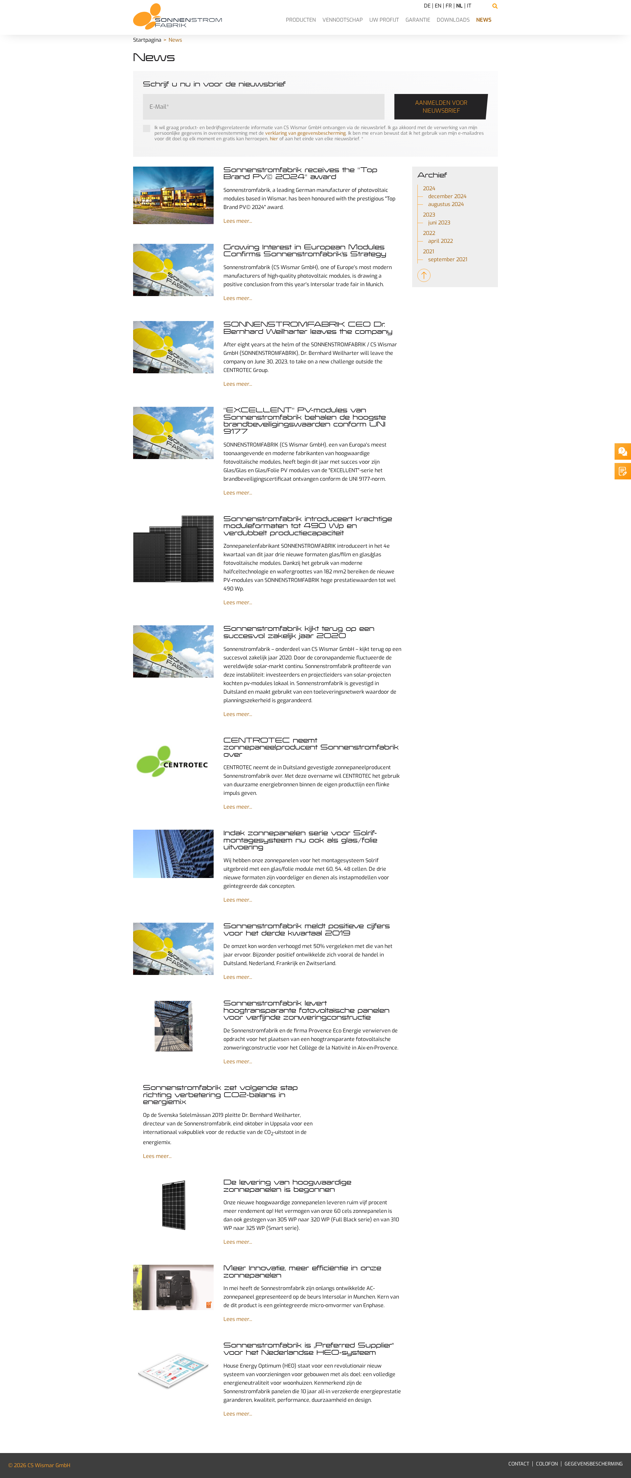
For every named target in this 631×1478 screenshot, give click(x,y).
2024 (429, 188)
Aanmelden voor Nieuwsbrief (441, 107)
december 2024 (447, 196)
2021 (428, 251)
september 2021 (447, 259)
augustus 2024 (446, 204)
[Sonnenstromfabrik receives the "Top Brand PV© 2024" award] (173, 196)
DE (427, 5)
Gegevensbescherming (594, 1464)
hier (274, 139)
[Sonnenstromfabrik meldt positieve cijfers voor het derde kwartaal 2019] (173, 950)
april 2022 (440, 241)
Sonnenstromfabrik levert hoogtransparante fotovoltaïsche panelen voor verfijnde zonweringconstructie (306, 1010)
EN (438, 5)
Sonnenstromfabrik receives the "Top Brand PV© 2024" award (300, 173)
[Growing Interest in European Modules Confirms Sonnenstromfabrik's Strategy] (173, 271)
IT (469, 5)
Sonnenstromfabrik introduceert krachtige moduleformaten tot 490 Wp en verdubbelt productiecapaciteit (307, 526)
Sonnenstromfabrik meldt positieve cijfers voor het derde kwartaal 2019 (306, 929)
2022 (429, 233)
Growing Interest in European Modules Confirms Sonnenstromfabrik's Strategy (304, 250)
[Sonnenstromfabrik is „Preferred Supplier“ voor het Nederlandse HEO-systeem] (173, 1370)
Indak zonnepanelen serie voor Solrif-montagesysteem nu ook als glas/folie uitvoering (300, 840)
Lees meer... (237, 221)
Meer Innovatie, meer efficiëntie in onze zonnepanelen (302, 1271)
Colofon (547, 1464)
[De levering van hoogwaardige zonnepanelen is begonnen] (173, 1206)
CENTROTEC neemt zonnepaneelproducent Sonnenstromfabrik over (311, 747)
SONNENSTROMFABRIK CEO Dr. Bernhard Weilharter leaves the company (307, 328)
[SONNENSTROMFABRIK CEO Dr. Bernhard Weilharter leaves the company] (173, 348)
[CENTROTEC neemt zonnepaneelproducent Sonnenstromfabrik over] (173, 764)
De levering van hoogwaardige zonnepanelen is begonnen (287, 1186)
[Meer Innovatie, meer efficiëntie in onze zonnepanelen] (173, 1288)
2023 (429, 214)
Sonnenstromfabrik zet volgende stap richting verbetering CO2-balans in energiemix (220, 1094)
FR (449, 5)
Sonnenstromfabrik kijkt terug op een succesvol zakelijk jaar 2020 (298, 632)
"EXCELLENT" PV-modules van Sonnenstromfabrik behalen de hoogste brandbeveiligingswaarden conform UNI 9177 (304, 420)
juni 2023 (439, 222)
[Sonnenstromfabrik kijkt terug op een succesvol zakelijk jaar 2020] (173, 652)
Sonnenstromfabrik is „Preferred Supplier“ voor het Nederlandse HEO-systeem (308, 1349)
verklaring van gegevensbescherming (305, 133)
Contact (518, 1464)
